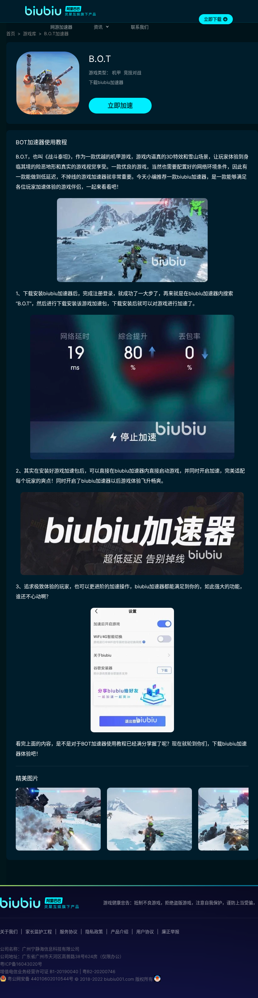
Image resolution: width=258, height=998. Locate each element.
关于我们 (9, 931)
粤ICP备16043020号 (21, 964)
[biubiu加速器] (60, 11)
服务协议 (68, 931)
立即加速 (120, 105)
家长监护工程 (38, 931)
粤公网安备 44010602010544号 (39, 978)
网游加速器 (61, 27)
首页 (10, 33)
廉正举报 (170, 931)
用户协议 (145, 931)
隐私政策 (94, 931)
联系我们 (140, 27)
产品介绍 (119, 931)
